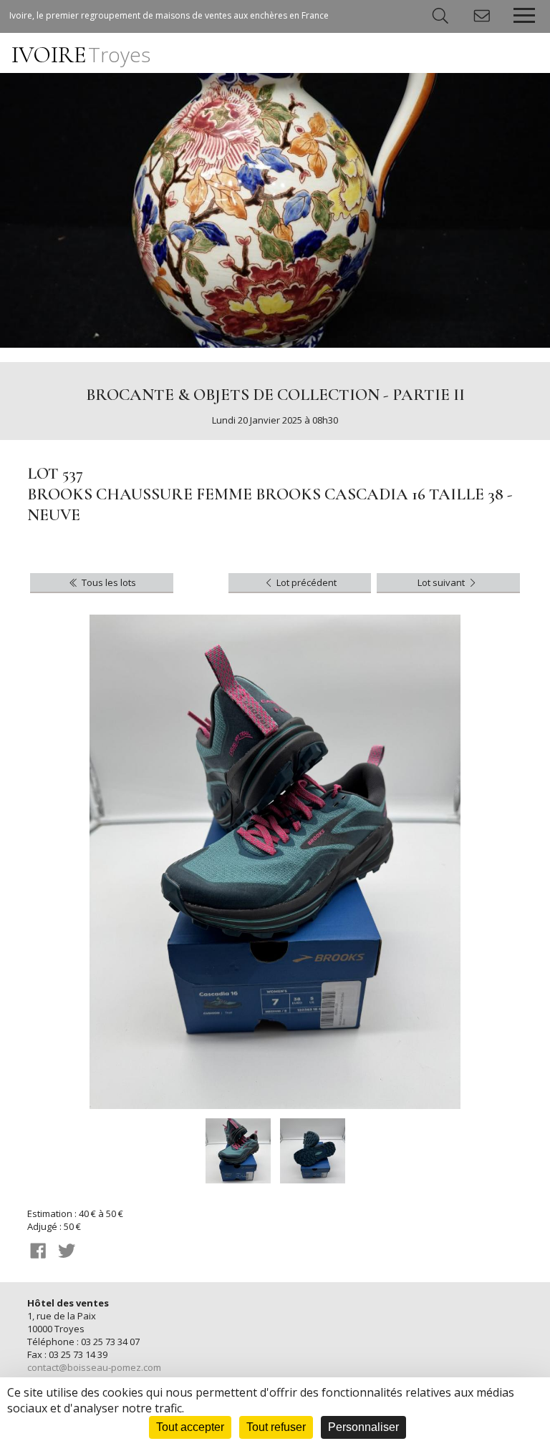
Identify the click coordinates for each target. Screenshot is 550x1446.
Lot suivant (442, 582)
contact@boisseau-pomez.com (94, 1367)
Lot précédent (305, 582)
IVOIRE (80, 55)
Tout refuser (276, 1427)
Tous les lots (107, 582)
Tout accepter (190, 1427)
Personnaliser (363, 1427)
